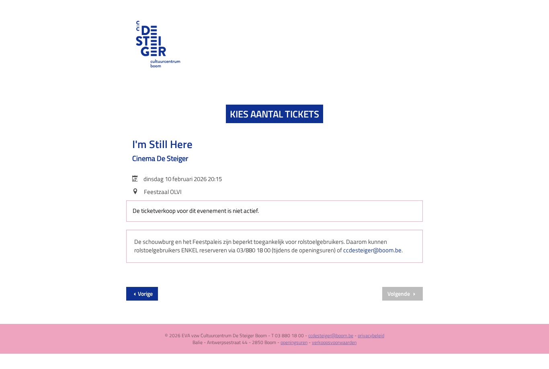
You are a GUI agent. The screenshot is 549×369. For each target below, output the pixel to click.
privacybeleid (371, 335)
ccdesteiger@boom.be (372, 250)
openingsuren (294, 342)
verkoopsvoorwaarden (334, 342)
